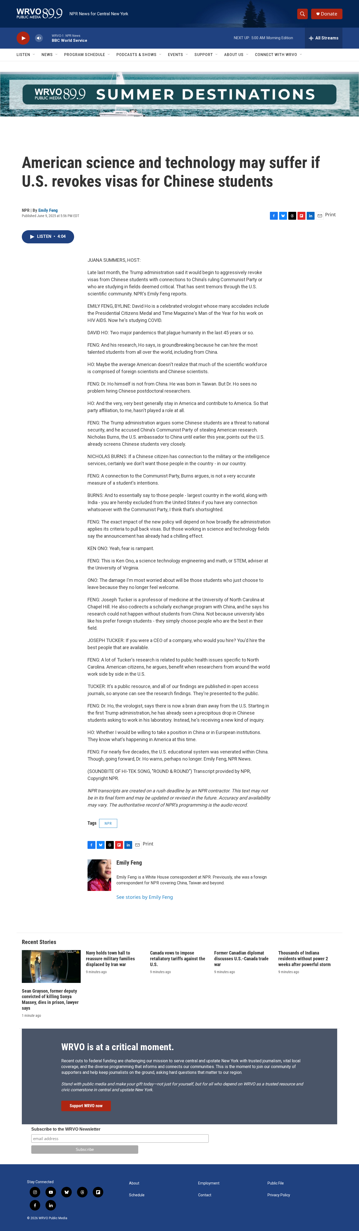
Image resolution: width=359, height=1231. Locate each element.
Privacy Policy (279, 1195)
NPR (108, 823)
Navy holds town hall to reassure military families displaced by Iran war (110, 958)
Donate (329, 14)
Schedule (137, 1195)
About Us (234, 55)
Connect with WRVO (276, 55)
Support (203, 55)
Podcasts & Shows (136, 55)
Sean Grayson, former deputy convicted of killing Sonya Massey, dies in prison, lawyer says (50, 999)
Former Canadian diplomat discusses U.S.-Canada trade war (241, 958)
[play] (23, 38)
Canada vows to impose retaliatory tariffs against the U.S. (177, 958)
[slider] (47, 38)
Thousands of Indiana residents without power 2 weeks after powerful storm (304, 958)
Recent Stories (39, 942)
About (134, 1183)
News (47, 55)
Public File (276, 1183)
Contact (204, 1195)
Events (175, 55)
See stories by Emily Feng (144, 897)
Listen (23, 55)
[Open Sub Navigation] (34, 55)
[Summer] (179, 94)
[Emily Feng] (99, 875)
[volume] (38, 38)
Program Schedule (84, 55)
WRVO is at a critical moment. (117, 1047)
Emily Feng (48, 210)
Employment (208, 1183)
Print (330, 214)
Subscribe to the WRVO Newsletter (65, 1129)
